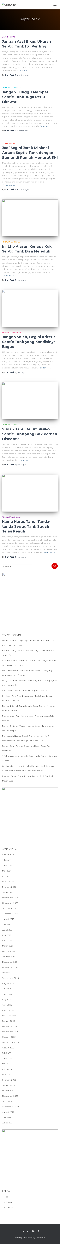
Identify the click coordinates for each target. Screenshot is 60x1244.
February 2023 (9, 1080)
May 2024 (7, 999)
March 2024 (8, 1010)
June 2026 (7, 865)
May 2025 (6, 935)
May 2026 (6, 871)
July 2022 (6, 1117)
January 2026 (8, 892)
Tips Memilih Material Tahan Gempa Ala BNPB (24, 690)
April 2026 (7, 876)
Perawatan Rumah (11, 88)
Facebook (8, 1207)
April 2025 (7, 940)
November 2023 (10, 1031)
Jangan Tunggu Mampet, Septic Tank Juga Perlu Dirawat (25, 97)
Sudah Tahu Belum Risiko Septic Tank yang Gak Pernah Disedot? (29, 434)
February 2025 (9, 951)
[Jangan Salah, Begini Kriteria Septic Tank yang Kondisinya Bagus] (30, 308)
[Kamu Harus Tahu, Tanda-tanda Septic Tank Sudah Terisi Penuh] (30, 493)
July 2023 (6, 1053)
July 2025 (6, 924)
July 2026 (6, 860)
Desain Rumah (8, 37)
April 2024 (7, 1005)
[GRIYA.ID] (10, 5)
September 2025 (10, 913)
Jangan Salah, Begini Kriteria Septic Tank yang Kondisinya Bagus (29, 342)
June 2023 (7, 1058)
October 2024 (9, 972)
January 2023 (8, 1085)
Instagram (8, 1202)
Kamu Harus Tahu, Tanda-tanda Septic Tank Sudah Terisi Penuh (26, 526)
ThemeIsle (40, 1238)
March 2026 (8, 881)
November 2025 (10, 903)
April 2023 (7, 1069)
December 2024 (10, 962)
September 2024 (10, 978)
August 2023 (8, 1048)
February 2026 (9, 887)
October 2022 (9, 1101)
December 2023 (10, 1026)
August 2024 (8, 983)
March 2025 (7, 946)
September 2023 (10, 1042)
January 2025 (8, 956)
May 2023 (6, 1063)
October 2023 (9, 1037)
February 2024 (9, 1015)
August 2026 (8, 854)
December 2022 (10, 1090)
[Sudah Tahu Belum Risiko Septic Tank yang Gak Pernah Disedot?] (30, 400)
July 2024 (6, 988)
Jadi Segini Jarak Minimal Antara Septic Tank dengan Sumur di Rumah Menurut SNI (30, 153)
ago (22, 75)
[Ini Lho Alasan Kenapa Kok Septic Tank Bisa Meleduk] (30, 218)
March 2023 (8, 1074)
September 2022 (10, 1106)
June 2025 (7, 930)
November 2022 (10, 1096)
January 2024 (8, 1021)
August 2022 (8, 1112)
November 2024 (10, 967)
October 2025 (8, 908)
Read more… (22, 70)
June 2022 (7, 1123)
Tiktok (6, 1197)
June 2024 (7, 994)
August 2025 (8, 919)
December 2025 (10, 897)
